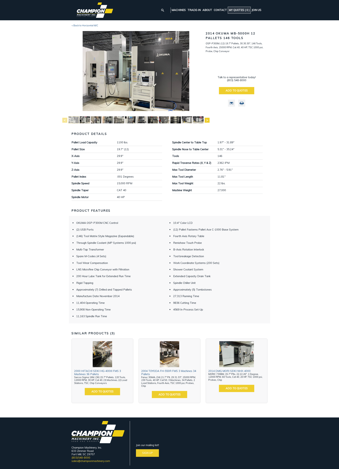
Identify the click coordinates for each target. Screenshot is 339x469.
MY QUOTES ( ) (239, 10)
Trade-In (194, 10)
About (207, 10)
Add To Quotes (237, 90)
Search (162, 10)
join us (256, 10)
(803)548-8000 (81, 457)
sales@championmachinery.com (91, 461)
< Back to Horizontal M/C (85, 25)
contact (220, 10)
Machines (179, 10)
